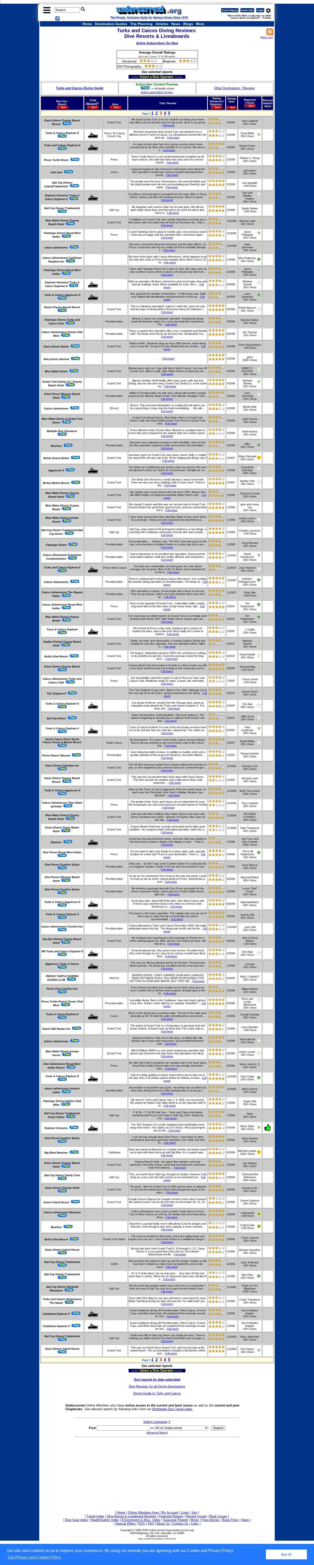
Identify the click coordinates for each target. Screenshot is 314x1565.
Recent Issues (196, 1516)
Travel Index (95, 1516)
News (175, 24)
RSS (141, 1523)
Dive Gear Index (76, 1520)
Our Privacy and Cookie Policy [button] (34, 1557)
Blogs (188, 24)
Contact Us (180, 1523)
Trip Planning (141, 24)
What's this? (267, 37)
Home (87, 24)
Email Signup (230, 10)
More (200, 24)
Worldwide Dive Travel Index (172, 1409)
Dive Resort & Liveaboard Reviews (131, 1516)
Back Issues (218, 1516)
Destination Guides (111, 24)
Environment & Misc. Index (141, 1520)
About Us (163, 1523)
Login (260, 10)
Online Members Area (143, 1512)
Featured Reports (171, 1516)
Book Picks (230, 1520)
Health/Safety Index (105, 1520)
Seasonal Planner (175, 1520)
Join (194, 1512)
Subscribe (247, 10)
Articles (162, 24)
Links (195, 1523)
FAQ (151, 1523)
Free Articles (211, 1520)
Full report (168, 125)
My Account (169, 1512)
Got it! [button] (286, 1554)
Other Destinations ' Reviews (234, 88)
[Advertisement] (157, 1473)
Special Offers (125, 1523)
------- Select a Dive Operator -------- (133, 76)
